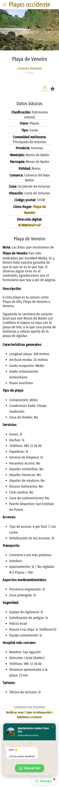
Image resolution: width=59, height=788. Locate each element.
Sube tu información (38, 712)
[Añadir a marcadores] (52, 88)
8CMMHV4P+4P (29, 225)
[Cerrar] (5, 5)
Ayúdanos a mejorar (29, 717)
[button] (52, 726)
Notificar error (15, 712)
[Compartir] (45, 88)
